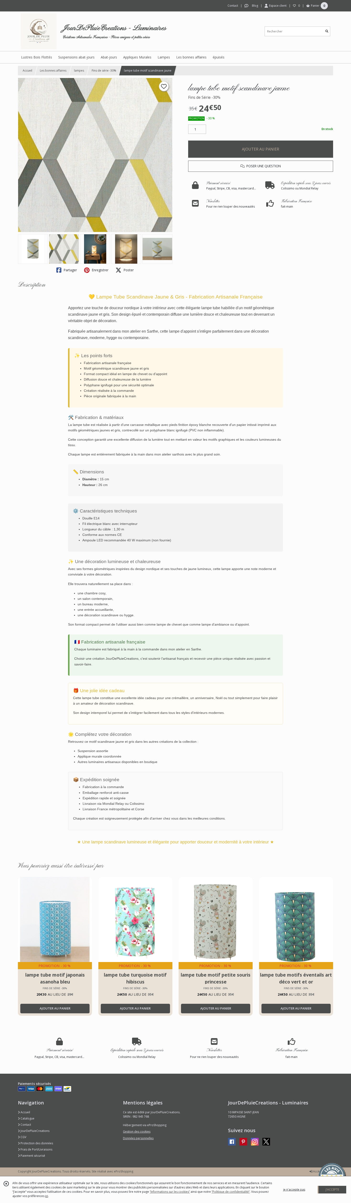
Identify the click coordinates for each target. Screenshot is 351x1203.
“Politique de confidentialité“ (231, 1192)
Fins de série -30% (104, 70)
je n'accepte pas (294, 1189)
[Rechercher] (327, 31)
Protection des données (36, 1143)
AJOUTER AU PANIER (260, 149)
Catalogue (27, 1118)
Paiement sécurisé (32, 1156)
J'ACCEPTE (332, 1189)
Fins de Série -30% (204, 97)
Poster (128, 270)
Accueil (27, 70)
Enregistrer (99, 270)
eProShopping (123, 1171)
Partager (70, 270)
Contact (233, 6)
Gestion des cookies (136, 1132)
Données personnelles (138, 1138)
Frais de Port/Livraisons (36, 1149)
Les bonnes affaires (53, 70)
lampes (79, 70)
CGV (23, 1137)
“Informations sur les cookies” (170, 1192)
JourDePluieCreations (34, 1131)
